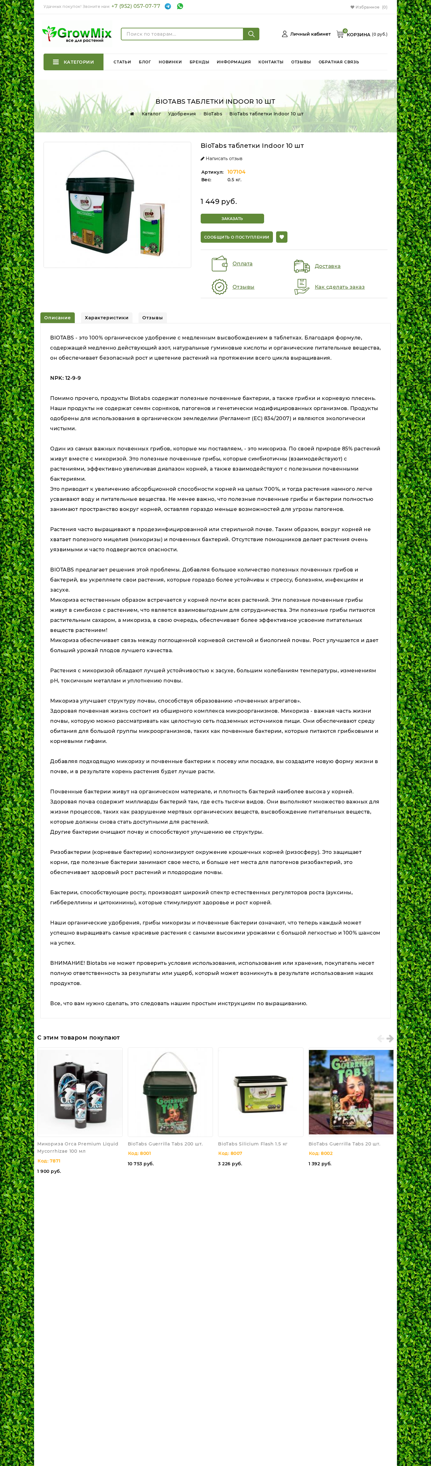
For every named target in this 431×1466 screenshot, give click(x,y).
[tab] (57, 317)
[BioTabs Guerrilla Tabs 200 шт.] (170, 1092)
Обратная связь (339, 62)
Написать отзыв (223, 158)
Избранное (371, 7)
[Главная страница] (130, 114)
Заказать (232, 218)
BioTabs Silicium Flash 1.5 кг (253, 1144)
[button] (281, 237)
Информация (234, 62)
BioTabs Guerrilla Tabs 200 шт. (165, 1144)
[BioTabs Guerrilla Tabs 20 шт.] (351, 1092)
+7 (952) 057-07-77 (135, 6)
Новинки (170, 62)
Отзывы (301, 62)
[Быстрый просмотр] (116, 1053)
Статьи (122, 62)
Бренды (200, 62)
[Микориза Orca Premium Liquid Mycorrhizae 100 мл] (80, 1092)
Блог (145, 62)
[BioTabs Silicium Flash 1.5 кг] (261, 1092)
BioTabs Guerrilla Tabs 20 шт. (345, 1144)
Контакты (270, 62)
